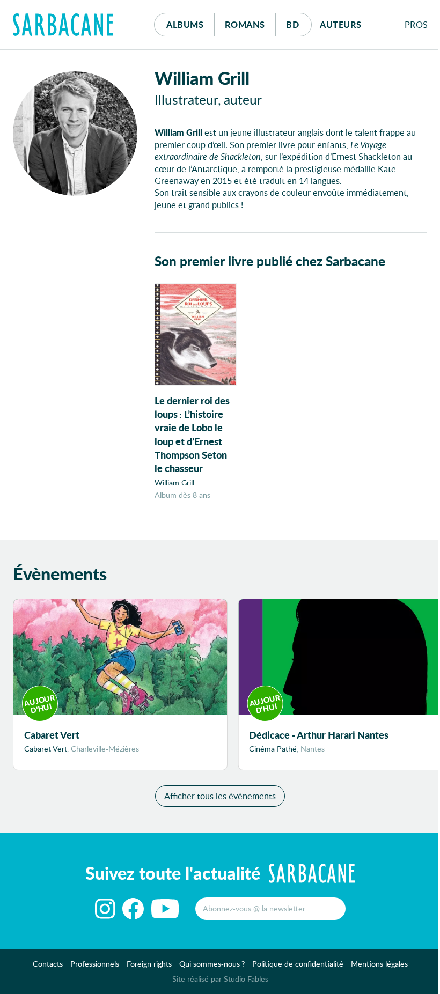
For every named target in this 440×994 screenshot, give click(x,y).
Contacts (48, 964)
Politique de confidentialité (297, 964)
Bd (298, 24)
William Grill (174, 482)
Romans (245, 24)
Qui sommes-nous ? (212, 964)
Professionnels (94, 964)
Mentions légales (379, 964)
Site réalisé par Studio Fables (220, 979)
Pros (416, 24)
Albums (184, 24)
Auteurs (341, 24)
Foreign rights (149, 964)
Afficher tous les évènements (220, 796)
